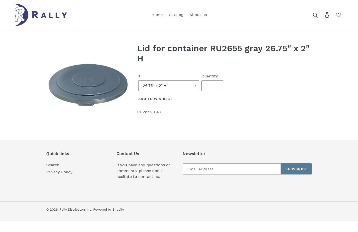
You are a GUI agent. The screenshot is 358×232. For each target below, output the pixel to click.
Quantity (209, 76)
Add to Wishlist (155, 99)
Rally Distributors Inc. (75, 209)
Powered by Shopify (108, 209)
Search (52, 165)
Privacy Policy (59, 172)
